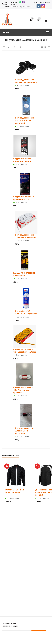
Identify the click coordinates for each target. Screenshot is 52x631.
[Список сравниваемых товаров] (31, 21)
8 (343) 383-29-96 (11, 6)
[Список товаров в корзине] (46, 21)
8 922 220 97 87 (11, 2)
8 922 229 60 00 (11, 4)
